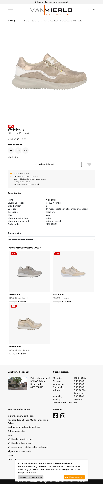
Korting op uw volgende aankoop (24, 427)
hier (79, 469)
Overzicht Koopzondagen (65, 402)
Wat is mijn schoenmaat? (20, 443)
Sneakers (43, 21)
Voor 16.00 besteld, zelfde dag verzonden (51, 2)
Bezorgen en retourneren (21, 239)
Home (26, 21)
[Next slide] (93, 74)
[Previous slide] (10, 74)
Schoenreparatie (16, 431)
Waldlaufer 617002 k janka (72, 21)
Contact (12, 459)
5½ (18, 150)
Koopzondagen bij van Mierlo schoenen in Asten (28, 421)
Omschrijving (14, 233)
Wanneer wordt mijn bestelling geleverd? (28, 447)
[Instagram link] (62, 415)
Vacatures (13, 435)
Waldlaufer (54, 21)
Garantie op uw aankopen (21, 415)
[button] (94, 10)
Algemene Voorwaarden (20, 451)
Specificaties (14, 193)
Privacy (11, 455)
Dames (34, 21)
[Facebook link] (55, 415)
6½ (25, 150)
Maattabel (13, 157)
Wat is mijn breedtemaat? (21, 439)
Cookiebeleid (80, 481)
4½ (11, 150)
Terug (12, 21)
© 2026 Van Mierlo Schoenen (29, 481)
